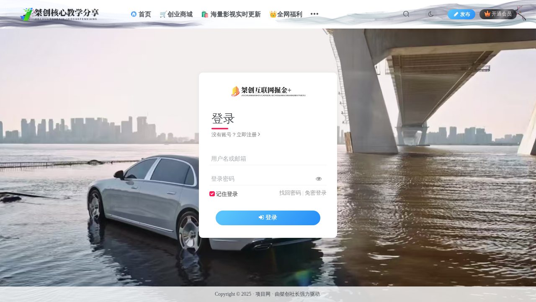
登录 (271, 217)
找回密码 (290, 193)
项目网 (263, 294)
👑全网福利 (285, 14)
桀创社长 (290, 294)
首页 (144, 14)
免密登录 (316, 193)
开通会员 (502, 14)
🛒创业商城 (176, 14)
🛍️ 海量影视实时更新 (231, 14)
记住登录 (227, 194)
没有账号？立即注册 (234, 135)
